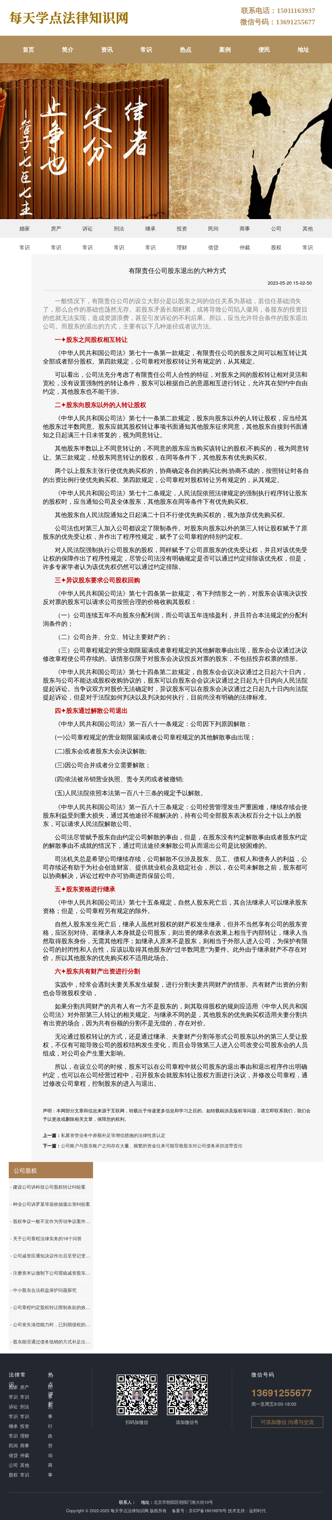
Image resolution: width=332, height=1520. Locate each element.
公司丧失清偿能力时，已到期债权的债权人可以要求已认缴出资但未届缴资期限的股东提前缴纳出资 (51, 1324)
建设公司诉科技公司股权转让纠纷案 (48, 1186)
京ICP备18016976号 (208, 1510)
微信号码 (263, 1374)
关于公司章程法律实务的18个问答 (46, 1238)
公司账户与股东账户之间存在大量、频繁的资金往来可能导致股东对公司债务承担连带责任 (152, 1145)
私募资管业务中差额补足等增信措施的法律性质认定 (113, 1135)
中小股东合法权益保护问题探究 (43, 1290)
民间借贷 (213, 231)
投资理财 (182, 231)
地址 (303, 49)
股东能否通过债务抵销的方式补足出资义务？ (51, 1341)
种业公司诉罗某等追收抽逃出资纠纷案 (50, 1204)
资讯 (107, 49)
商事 (50, 1470)
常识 (146, 49)
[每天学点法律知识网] (69, 17)
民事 (50, 1392)
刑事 (50, 1411)
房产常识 (56, 231)
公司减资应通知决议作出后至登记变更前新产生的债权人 (51, 1255)
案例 (225, 49)
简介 (68, 49)
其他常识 (307, 231)
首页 (28, 49)
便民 (264, 49)
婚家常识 (24, 231)
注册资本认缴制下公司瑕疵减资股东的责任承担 (51, 1272)
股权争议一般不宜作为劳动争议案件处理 (51, 1221)
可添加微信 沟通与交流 (287, 1422)
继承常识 (150, 231)
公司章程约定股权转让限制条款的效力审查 (51, 1307)
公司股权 (276, 231)
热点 (186, 49)
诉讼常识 (87, 231)
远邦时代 (257, 1510)
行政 (50, 1431)
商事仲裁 (245, 231)
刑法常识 (119, 231)
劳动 (50, 1450)
